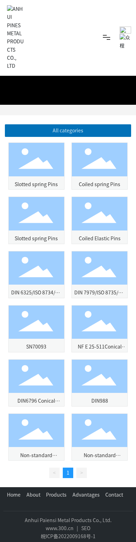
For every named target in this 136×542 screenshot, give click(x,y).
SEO (85, 528)
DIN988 (99, 400)
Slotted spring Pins (36, 184)
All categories (68, 130)
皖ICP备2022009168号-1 (68, 536)
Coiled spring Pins (99, 184)
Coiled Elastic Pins (100, 238)
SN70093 (36, 346)
